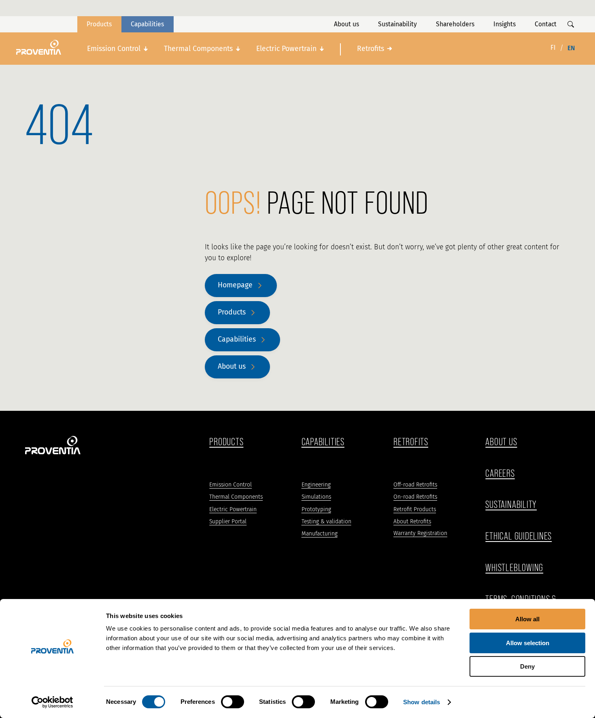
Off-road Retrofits (415, 484)
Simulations (316, 496)
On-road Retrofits (415, 496)
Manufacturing (320, 533)
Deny (527, 666)
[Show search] (571, 24)
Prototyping (316, 509)
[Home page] (38, 47)
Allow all (527, 619)
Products (99, 24)
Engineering (316, 484)
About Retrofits (412, 521)
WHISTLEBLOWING (514, 568)
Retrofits (370, 49)
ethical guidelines (518, 536)
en (571, 48)
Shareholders (455, 24)
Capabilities (147, 24)
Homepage (235, 285)
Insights (504, 24)
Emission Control (113, 49)
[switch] (232, 701)
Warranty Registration (420, 533)
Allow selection (527, 642)
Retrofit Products (414, 509)
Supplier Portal (227, 521)
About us (346, 24)
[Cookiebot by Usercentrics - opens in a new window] (52, 702)
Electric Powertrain (286, 49)
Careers (499, 473)
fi (553, 47)
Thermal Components (198, 49)
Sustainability (397, 24)
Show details (421, 702)
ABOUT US (501, 442)
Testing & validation (326, 521)
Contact (546, 24)
